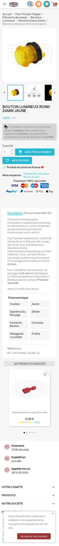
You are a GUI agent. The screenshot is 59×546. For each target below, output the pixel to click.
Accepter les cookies (34, 536)
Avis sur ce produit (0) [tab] (37, 213)
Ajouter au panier (35, 152)
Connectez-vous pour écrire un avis (36, 175)
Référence (14, 348)
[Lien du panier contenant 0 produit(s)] (55, 4)
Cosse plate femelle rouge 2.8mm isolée (29, 412)
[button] (7, 398)
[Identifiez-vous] (46, 4)
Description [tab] (14, 213)
